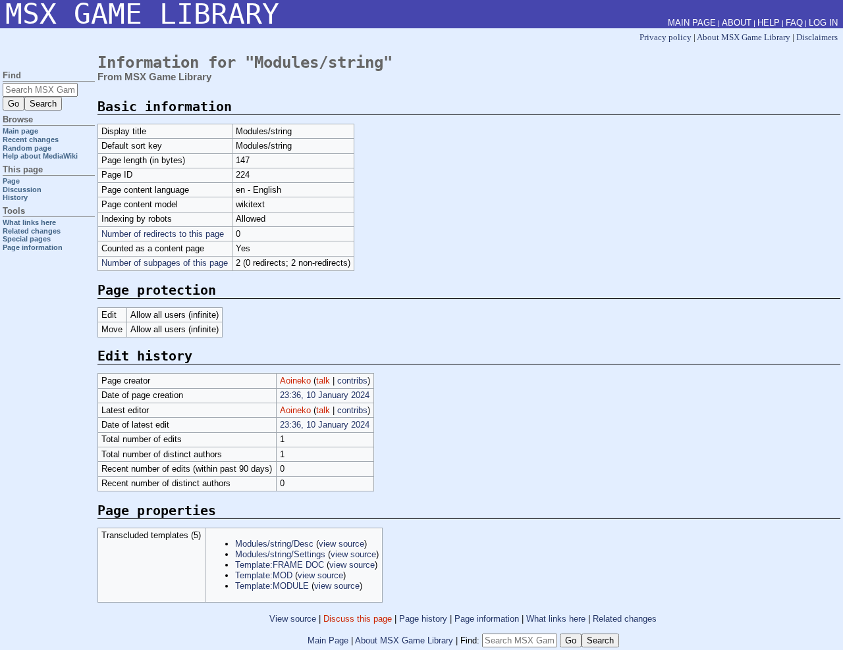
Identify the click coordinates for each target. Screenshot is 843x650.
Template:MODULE (272, 586)
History (15, 197)
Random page (27, 148)
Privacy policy (665, 37)
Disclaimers (817, 37)
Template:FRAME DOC (279, 565)
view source (341, 544)
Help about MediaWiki (40, 156)
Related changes (625, 619)
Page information (486, 619)
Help (768, 23)
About (736, 23)
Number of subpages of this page (164, 263)
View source (292, 619)
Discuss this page (357, 619)
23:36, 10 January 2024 (324, 395)
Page (11, 181)
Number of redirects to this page (162, 234)
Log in (823, 23)
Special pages (27, 239)
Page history (423, 619)
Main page (20, 131)
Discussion (22, 189)
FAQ (794, 23)
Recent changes (31, 139)
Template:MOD (263, 575)
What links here (555, 619)
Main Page (328, 640)
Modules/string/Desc (274, 544)
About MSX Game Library (743, 37)
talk (323, 381)
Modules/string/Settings (280, 554)
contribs (352, 381)
